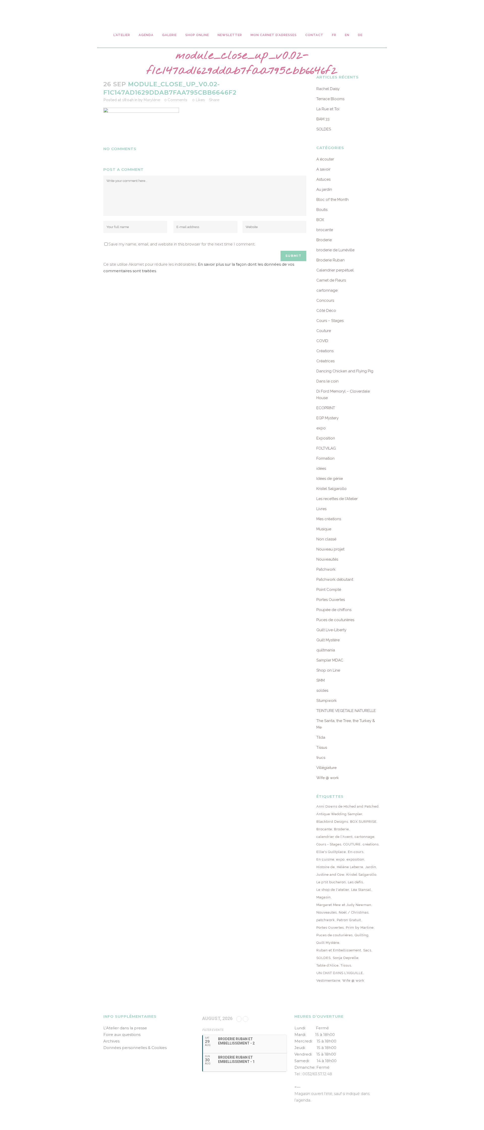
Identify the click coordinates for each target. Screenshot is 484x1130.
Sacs (367, 950)
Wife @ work (327, 778)
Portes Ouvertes (330, 599)
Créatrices (325, 361)
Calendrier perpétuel (335, 270)
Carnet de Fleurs (331, 280)
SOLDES (323, 129)
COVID (322, 341)
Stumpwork (326, 700)
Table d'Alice (327, 965)
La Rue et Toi (327, 109)
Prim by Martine (360, 927)
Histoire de (325, 867)
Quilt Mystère (328, 640)
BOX (320, 219)
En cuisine (325, 859)
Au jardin (324, 189)
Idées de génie (329, 478)
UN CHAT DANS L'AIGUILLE (339, 973)
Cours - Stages (328, 844)
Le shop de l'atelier (332, 890)
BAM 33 (322, 119)
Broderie (324, 240)
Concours (325, 300)
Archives (111, 1041)
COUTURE (352, 844)
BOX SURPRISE (363, 821)
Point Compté (328, 589)
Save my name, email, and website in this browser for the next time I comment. (181, 244)
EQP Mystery (327, 418)
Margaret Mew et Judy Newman (343, 905)
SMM (320, 680)
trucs (320, 757)
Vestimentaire (328, 980)
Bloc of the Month (332, 199)
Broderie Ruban (330, 260)
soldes (322, 690)
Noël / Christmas (354, 912)
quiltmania (325, 650)
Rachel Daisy (328, 89)
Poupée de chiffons (333, 610)
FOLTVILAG (326, 448)
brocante (324, 230)
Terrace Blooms (330, 99)
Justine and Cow (330, 874)
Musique (323, 529)
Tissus (321, 747)
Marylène (152, 100)
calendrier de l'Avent (334, 837)
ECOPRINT (325, 408)
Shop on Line (328, 670)
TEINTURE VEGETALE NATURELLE (346, 710)
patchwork (325, 920)
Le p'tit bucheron (331, 882)
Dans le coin (327, 381)
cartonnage (327, 290)
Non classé (326, 539)
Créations (325, 351)
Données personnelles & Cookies (135, 1047)
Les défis (355, 882)
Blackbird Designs (332, 821)
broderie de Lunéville (335, 250)
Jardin (370, 867)
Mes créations (328, 519)
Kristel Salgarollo (331, 488)
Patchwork (326, 569)
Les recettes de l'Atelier (337, 499)
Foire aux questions (121, 1034)
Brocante (324, 829)
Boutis (321, 209)
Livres (321, 509)
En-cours (356, 852)
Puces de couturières (335, 620)
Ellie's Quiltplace (331, 852)
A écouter (325, 159)
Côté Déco (326, 310)
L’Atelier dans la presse (125, 1028)
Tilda (320, 737)
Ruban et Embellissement (338, 950)
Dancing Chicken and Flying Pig (344, 371)
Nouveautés (327, 559)
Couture (323, 330)
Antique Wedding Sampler (339, 814)
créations (371, 844)
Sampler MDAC (329, 660)
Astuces (323, 179)
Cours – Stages (330, 320)
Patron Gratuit (349, 920)
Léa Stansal (361, 890)
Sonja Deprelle (345, 958)
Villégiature (326, 767)
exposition (355, 859)
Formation (325, 458)
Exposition (325, 438)
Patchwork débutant (334, 579)
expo (321, 428)
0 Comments (175, 100)
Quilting (362, 935)
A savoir (323, 169)
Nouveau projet (330, 549)
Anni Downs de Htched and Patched (347, 806)
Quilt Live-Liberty (331, 630)
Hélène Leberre (350, 867)
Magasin (323, 897)
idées (321, 468)
